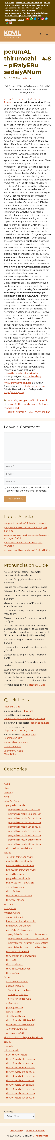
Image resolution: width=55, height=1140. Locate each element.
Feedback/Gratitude (33, 13)
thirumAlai (11, 960)
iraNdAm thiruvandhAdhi (19, 857)
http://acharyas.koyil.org (32, 386)
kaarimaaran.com (13, 738)
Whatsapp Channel (24, 10)
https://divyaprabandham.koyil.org (22, 373)
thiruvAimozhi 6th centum (20, 1085)
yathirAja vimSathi (15, 1033)
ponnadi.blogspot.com (16, 742)
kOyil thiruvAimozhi (16, 1054)
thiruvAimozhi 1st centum (20, 1063)
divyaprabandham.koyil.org (18, 730)
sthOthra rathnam (15, 1016)
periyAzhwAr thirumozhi (19, 930)
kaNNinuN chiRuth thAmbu (21, 921)
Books (21, 8)
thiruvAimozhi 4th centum (20, 1076)
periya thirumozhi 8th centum (24, 839)
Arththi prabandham (17, 981)
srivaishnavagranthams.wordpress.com (24, 718)
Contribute (35, 16)
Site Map (29, 8)
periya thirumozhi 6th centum (24, 831)
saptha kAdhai (13, 1011)
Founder (24, 16)
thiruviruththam (15, 900)
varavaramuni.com (13, 751)
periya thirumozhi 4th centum (24, 822)
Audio (7, 784)
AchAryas (37, 2)
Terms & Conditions (35, 1130)
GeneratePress (40, 1135)
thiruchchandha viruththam (21, 956)
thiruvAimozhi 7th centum (20, 1089)
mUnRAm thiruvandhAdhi (20, 865)
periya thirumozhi (15, 805)
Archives (8, 1111)
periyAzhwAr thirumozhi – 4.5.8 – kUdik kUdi (27, 550)
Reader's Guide (37, 685)
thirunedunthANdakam (19, 848)
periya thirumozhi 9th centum (24, 844)
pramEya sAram (14, 1007)
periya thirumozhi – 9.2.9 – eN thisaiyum (25, 523)
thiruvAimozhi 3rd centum (20, 1072)
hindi (6, 796)
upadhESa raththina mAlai (20, 1024)
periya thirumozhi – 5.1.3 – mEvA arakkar (28, 412)
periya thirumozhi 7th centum (24, 835)
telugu (8, 1042)
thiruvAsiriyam (13, 891)
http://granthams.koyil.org (18, 383)
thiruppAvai (12, 973)
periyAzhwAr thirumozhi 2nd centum (28, 938)
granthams (10, 8)
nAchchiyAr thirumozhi (18, 925)
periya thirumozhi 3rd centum (24, 818)
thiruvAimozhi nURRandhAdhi (22, 1020)
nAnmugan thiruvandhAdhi (21, 870)
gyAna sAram (13, 1003)
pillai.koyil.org (29, 734)
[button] (40, 34)
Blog (6, 788)
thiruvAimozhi (11, 1050)
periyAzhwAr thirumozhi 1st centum (27, 934)
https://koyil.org (32, 376)
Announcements (13, 13)
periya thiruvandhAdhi (18, 878)
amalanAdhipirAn (15, 917)
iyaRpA (7, 852)
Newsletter (10, 20)
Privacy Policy (16, 1130)
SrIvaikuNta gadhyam (20, 999)
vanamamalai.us (12, 746)
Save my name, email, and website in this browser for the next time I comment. (28, 489)
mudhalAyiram (15, 400)
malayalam (10, 908)
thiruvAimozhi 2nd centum (20, 1067)
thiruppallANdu (14, 964)
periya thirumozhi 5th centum (24, 827)
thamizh (8, 1046)
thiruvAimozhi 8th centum (20, 1093)
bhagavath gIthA (20, 5)
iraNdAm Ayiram (12, 801)
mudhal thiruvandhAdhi (19, 861)
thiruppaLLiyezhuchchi (18, 968)
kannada (8, 904)
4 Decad (35, 99)
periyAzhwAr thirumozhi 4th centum (28, 947)
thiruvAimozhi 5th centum (20, 1080)
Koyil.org (9, 2)
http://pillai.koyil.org (14, 392)
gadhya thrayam (15, 986)
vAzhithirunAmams (16, 1029)
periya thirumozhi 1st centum (24, 809)
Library (21, 20)
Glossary (8, 792)
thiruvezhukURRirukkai (19, 895)
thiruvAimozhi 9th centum (20, 1097)
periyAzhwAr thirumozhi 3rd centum (28, 943)
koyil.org (28, 711)
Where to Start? (24, 2)
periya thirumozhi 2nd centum (24, 814)
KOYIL (12, 33)
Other (7, 977)
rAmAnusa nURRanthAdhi (20, 882)
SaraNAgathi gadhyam (20, 990)
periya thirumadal (15, 874)
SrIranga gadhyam (18, 994)
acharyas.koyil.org (40, 723)
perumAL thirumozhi (15, 99)
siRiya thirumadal (15, 887)
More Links (9, 754)
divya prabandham (39, 5)
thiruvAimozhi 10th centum (21, 1059)
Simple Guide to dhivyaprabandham (23, 1037)
